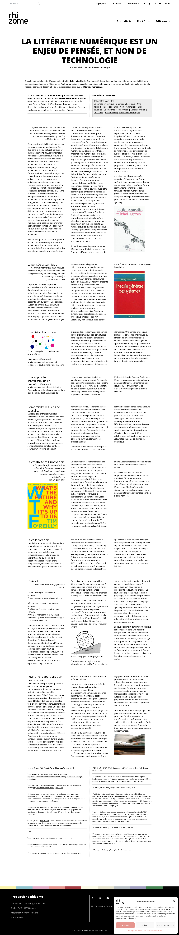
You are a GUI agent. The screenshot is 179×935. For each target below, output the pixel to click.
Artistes (117, 3)
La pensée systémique (104, 104)
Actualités (124, 21)
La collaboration (138, 109)
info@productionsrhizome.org (24, 912)
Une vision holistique (125, 104)
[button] (174, 901)
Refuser (145, 925)
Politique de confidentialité (153, 931)
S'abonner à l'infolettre (104, 906)
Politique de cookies (135, 931)
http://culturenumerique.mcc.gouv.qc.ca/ (48, 788)
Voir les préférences (165, 925)
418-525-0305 (16, 917)
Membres (132, 3)
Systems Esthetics (47, 838)
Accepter (125, 925)
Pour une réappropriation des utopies (122, 112)
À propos (100, 3)
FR (169, 3)
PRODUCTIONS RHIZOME (95, 930)
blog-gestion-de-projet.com (90, 656)
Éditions (162, 21)
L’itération (98, 112)
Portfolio (143, 21)
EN (166, 3)
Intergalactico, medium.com (46, 351)
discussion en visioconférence (41, 107)
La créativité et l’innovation (116, 109)
